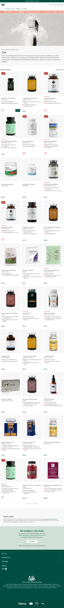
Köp (18, 110)
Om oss (4, 553)
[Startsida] (3, 4)
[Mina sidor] (56, 5)
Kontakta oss (6, 557)
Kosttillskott (7, 49)
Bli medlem (32, 541)
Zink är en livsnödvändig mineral (49, 519)
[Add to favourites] (19, 73)
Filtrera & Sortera (5, 69)
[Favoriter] (53, 5)
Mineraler (13, 49)
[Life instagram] (3, 570)
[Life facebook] (6, 570)
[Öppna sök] (32, 8)
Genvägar (5, 561)
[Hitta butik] (50, 5)
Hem (3, 49)
